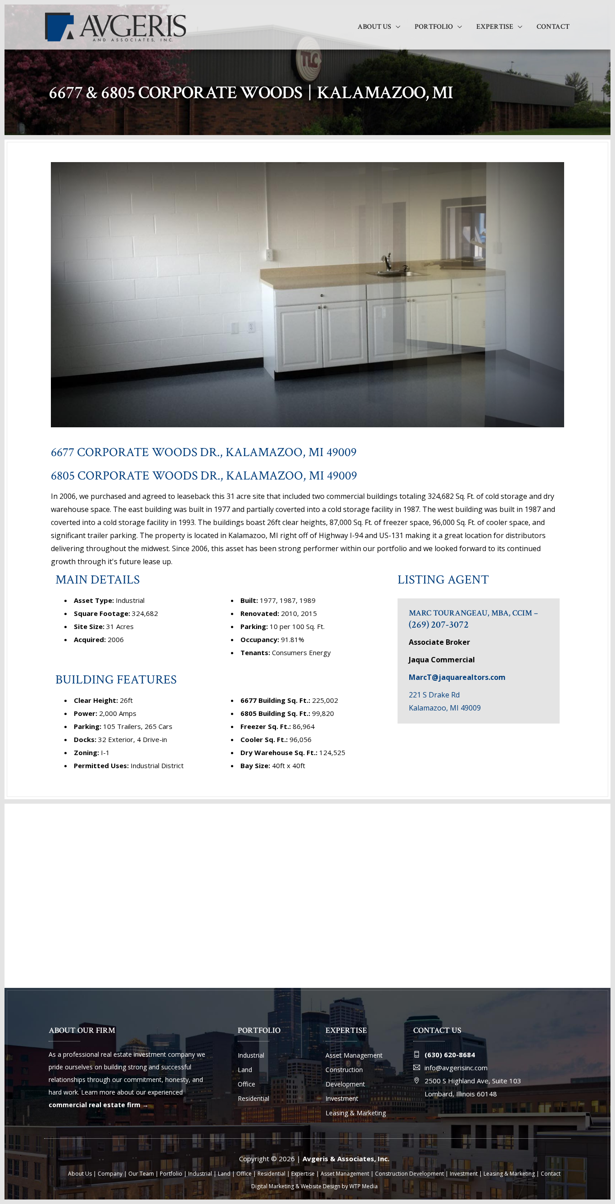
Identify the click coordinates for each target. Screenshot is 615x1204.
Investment (342, 1098)
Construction (344, 1069)
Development (345, 1084)
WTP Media (363, 1186)
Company (110, 1173)
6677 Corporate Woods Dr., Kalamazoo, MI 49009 (204, 452)
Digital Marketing (272, 1186)
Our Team (141, 1173)
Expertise (494, 27)
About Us (374, 27)
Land (245, 1069)
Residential (253, 1098)
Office (246, 1084)
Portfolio (434, 27)
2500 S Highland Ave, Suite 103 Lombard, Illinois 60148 (473, 1087)
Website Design (320, 1186)
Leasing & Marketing (356, 1113)
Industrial (251, 1055)
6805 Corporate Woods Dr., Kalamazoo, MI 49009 (204, 475)
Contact (553, 27)
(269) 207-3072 (439, 624)
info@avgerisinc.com (456, 1067)
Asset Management (354, 1055)
